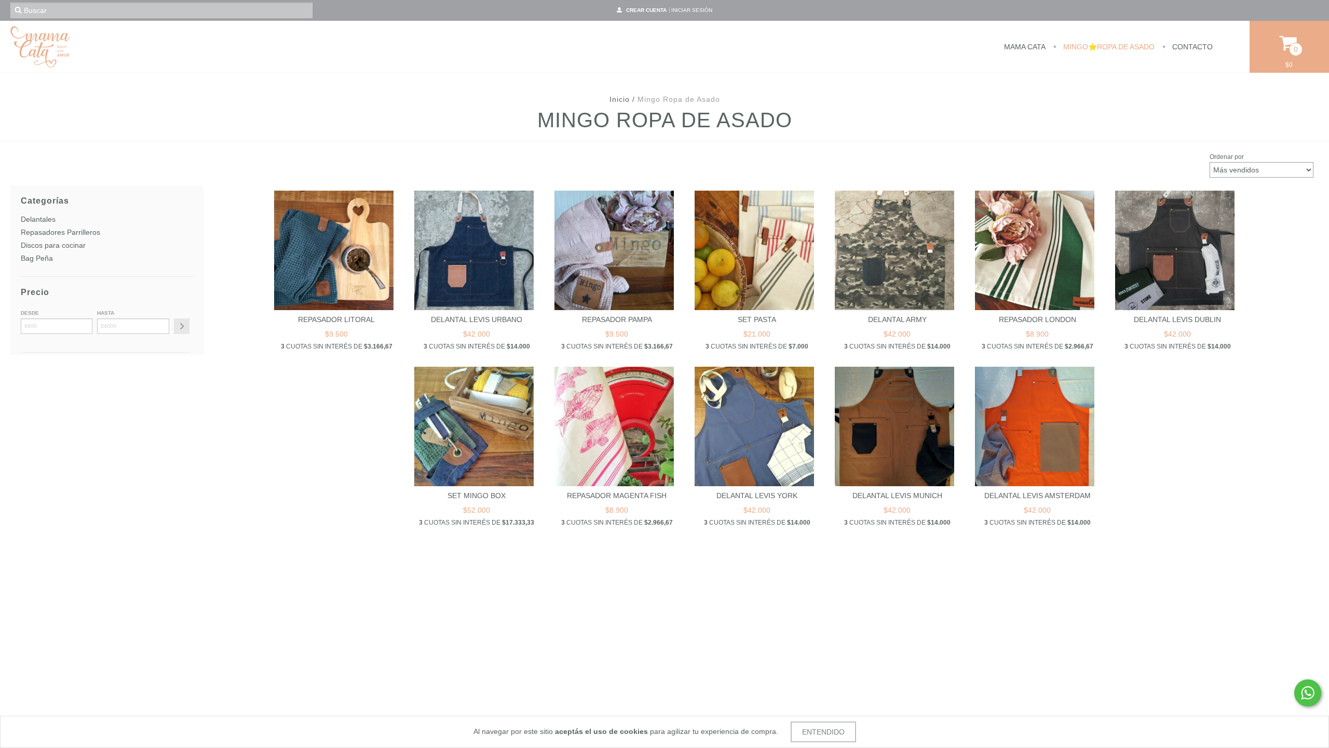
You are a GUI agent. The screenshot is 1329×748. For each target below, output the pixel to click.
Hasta (105, 313)
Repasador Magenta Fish (617, 495)
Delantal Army (897, 319)
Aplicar (181, 326)
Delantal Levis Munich (897, 495)
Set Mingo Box (476, 495)
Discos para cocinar (53, 245)
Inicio (619, 99)
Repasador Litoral (336, 319)
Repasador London (1037, 319)
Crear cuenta (646, 10)
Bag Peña (37, 258)
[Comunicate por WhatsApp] (1307, 692)
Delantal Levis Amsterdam (1037, 495)
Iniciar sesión (691, 10)
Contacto (1191, 47)
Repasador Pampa (617, 319)
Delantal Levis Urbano (476, 319)
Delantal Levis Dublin (1177, 319)
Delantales (38, 219)
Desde (30, 313)
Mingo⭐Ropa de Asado (1108, 47)
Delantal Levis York (756, 495)
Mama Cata (1025, 47)
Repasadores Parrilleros (60, 232)
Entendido (823, 732)
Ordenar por (1227, 157)
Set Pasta (757, 319)
